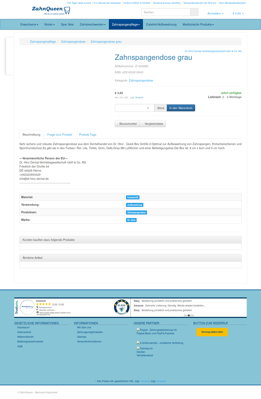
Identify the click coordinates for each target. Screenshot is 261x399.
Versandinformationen (89, 341)
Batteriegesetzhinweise (30, 341)
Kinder (48, 24)
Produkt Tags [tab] (87, 134)
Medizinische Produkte (197, 24)
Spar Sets (67, 24)
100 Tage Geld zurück (79, 2)
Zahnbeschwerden (92, 24)
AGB (19, 346)
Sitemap (81, 336)
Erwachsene (28, 24)
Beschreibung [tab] (31, 134)
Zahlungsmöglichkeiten (90, 332)
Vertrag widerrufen (212, 332)
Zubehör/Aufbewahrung (161, 24)
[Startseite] (23, 41)
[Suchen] (194, 12)
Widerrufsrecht (25, 336)
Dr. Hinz (131, 219)
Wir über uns (84, 327)
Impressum (23, 327)
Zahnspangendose (141, 80)
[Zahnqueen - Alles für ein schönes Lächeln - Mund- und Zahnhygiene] (51, 11)
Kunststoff (132, 197)
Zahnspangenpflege (125, 24)
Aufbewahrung (134, 204)
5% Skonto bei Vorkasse (107, 2)
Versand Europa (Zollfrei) (167, 2)
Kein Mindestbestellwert (232, 2)
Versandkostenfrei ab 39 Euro (200, 2)
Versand (139, 97)
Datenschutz (24, 332)
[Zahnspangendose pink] (10, 56)
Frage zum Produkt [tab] (59, 134)
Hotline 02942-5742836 (137, 2)
